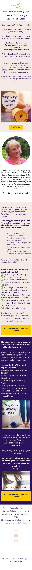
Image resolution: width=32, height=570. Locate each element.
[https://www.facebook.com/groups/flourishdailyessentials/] (16, 530)
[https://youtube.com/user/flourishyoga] (16, 536)
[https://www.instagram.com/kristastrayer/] (16, 541)
